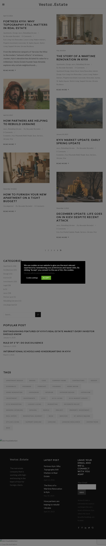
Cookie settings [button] (32, 278)
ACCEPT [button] (46, 278)
